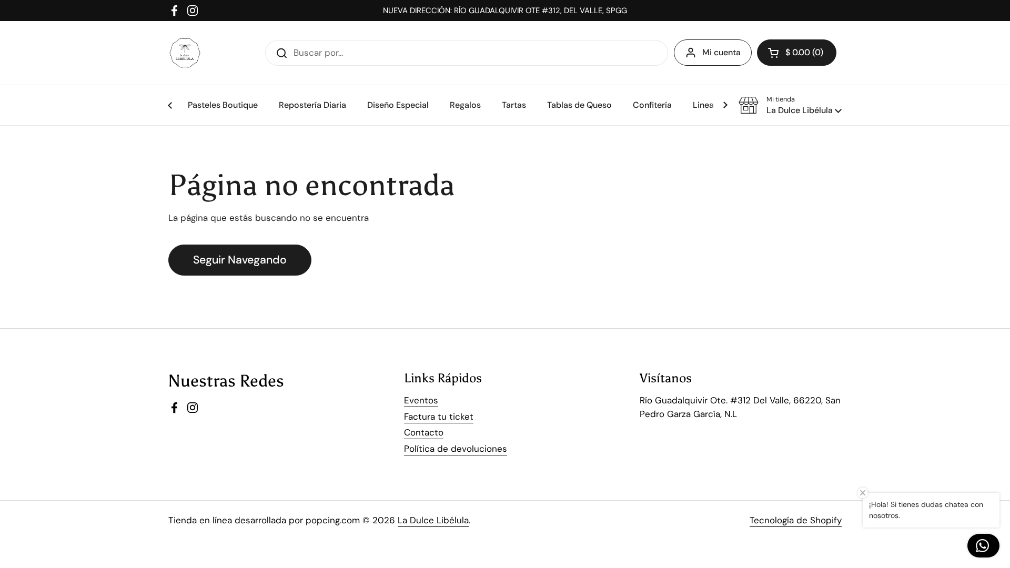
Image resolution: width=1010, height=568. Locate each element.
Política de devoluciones (455, 448)
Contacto (423, 432)
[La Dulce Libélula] (184, 53)
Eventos (421, 400)
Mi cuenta (721, 52)
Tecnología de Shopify (796, 520)
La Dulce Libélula (433, 520)
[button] (790, 105)
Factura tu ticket (438, 416)
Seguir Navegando (240, 259)
